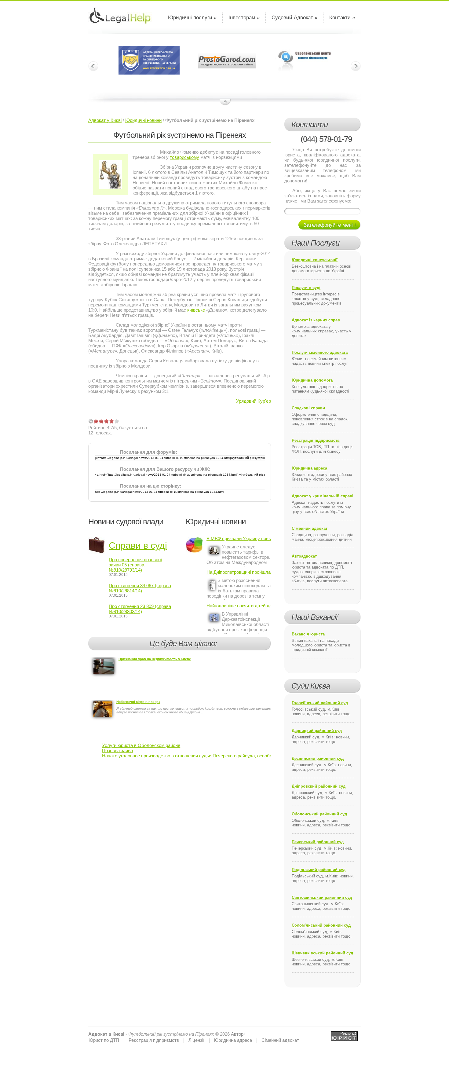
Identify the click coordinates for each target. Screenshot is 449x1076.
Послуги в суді (306, 287)
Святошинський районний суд (322, 897)
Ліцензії (196, 1040)
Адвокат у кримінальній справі (322, 496)
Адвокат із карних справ (316, 320)
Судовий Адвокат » (294, 17)
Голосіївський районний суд (320, 703)
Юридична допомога (312, 380)
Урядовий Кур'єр (253, 401)
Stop (225, 102)
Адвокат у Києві (105, 120)
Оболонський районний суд (319, 814)
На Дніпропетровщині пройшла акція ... (238, 572)
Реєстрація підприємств (316, 440)
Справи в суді (138, 545)
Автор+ (238, 1034)
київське (196, 310)
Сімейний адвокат (309, 528)
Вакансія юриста (308, 634)
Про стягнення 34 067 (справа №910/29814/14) (140, 588)
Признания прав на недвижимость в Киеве (155, 659)
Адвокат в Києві (106, 1034)
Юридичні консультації (315, 260)
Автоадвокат (304, 556)
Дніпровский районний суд (318, 786)
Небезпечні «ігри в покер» (138, 702)
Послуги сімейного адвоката (320, 352)
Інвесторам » (244, 17)
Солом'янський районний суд (321, 925)
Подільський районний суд (318, 869)
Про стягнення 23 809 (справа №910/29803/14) (140, 609)
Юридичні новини (143, 120)
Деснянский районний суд (318, 758)
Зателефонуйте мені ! (330, 225)
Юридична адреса (309, 468)
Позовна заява (117, 750)
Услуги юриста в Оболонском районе (141, 745)
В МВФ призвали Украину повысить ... (238, 538)
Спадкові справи (308, 408)
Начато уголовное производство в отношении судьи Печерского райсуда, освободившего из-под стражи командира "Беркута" (234, 755)
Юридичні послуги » (192, 17)
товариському (184, 157)
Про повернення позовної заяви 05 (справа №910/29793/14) (135, 565)
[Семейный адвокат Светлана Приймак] (344, 1034)
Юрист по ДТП (104, 1040)
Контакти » (342, 17)
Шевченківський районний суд (322, 953)
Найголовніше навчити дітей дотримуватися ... (238, 605)
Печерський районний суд (318, 842)
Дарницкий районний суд (317, 730)
